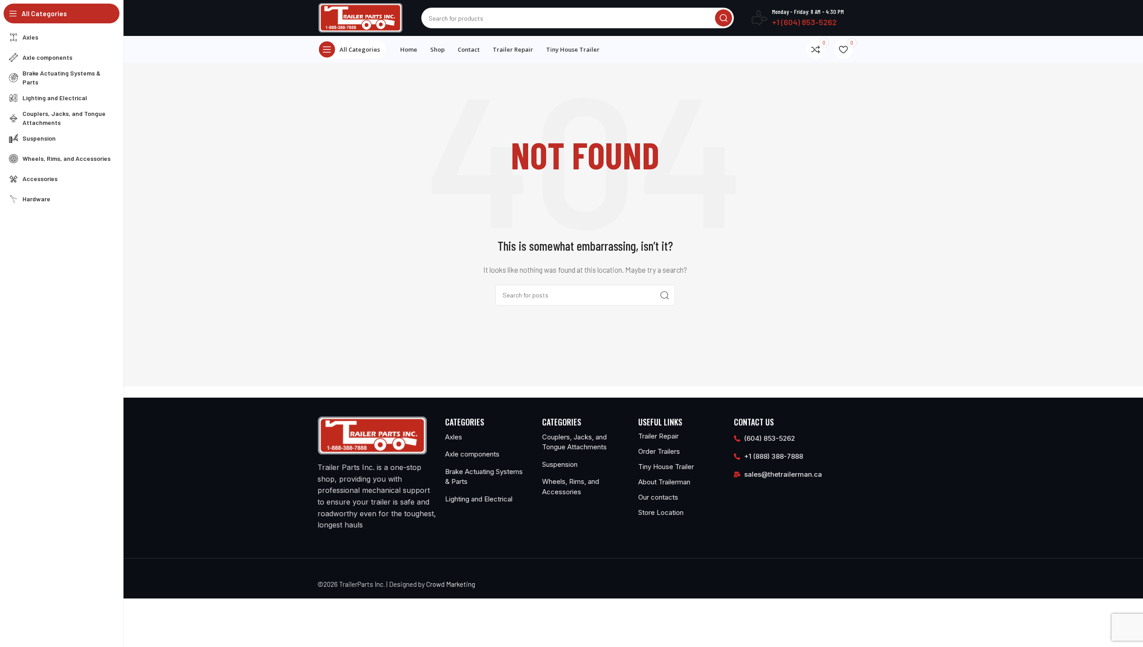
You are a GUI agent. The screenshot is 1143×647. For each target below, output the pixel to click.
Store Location (661, 512)
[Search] (723, 18)
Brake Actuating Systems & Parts (484, 476)
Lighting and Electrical (478, 499)
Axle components (472, 454)
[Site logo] (361, 17)
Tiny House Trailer (666, 466)
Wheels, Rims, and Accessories (570, 486)
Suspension (560, 464)
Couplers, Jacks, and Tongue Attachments (574, 442)
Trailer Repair (658, 436)
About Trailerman (664, 482)
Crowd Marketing (450, 584)
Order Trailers (659, 451)
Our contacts (658, 497)
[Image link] (372, 434)
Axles (453, 437)
